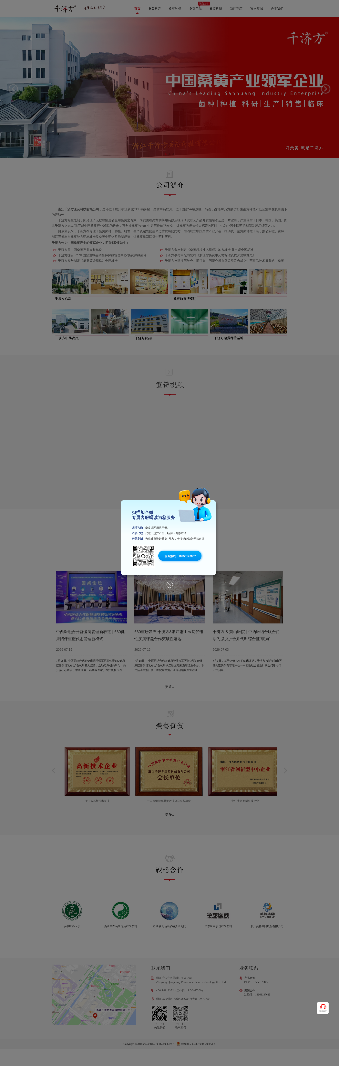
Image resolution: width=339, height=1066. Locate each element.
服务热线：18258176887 (180, 556)
